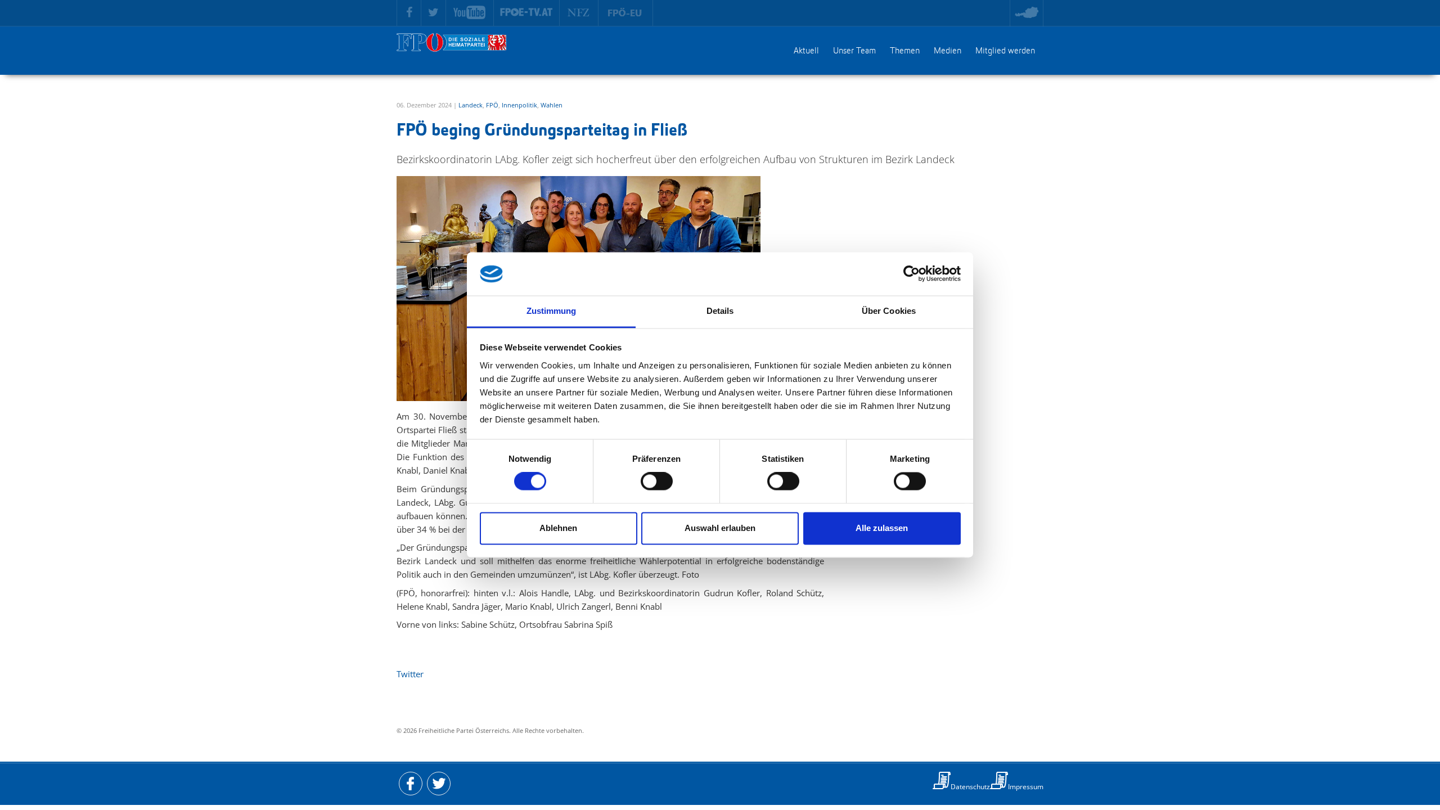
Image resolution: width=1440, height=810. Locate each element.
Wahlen (551, 105)
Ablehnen (558, 528)
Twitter (410, 674)
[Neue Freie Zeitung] (579, 13)
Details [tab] (720, 311)
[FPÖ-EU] (625, 13)
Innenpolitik (519, 105)
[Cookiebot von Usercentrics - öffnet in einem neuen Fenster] (911, 274)
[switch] (657, 481)
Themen (905, 51)
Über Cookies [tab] (889, 311)
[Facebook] (409, 13)
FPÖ (492, 105)
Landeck (470, 105)
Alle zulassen (882, 528)
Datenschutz (970, 786)
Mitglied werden (1005, 51)
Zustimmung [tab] (551, 311)
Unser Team (854, 51)
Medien (947, 51)
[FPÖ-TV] (527, 13)
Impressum (1025, 786)
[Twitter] (433, 13)
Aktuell (806, 51)
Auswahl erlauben (720, 528)
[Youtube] (470, 13)
